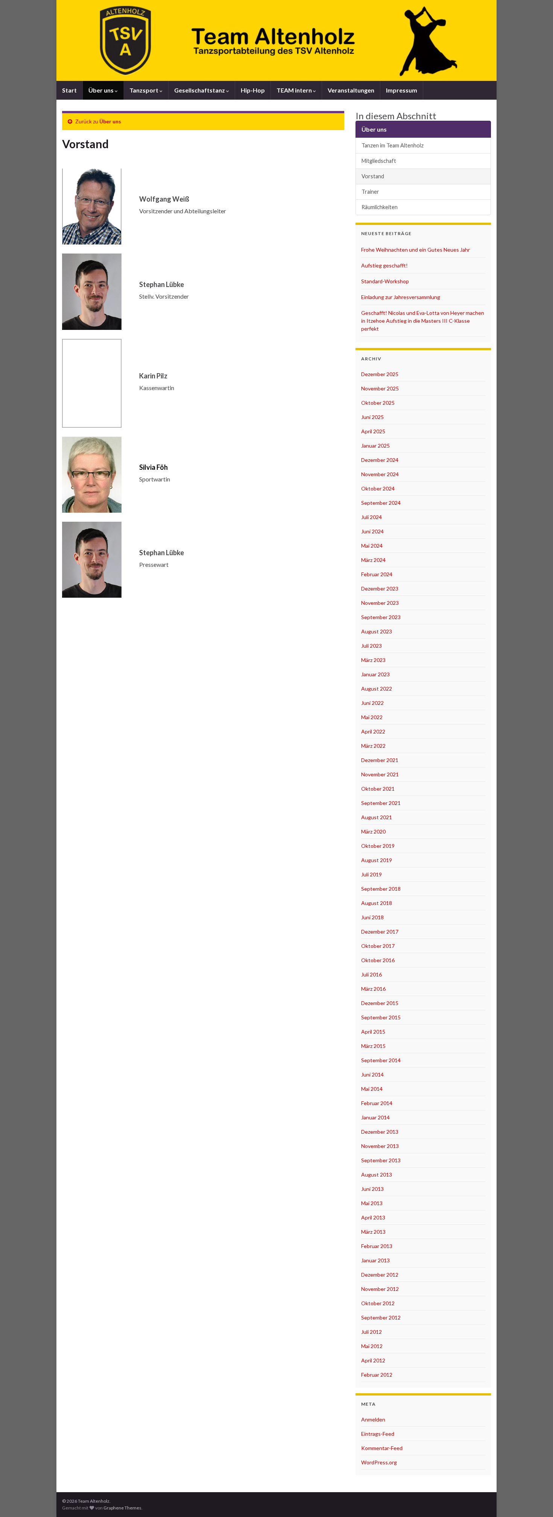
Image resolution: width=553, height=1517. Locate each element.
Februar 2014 (376, 1103)
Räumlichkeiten (380, 207)
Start (69, 90)
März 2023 (373, 660)
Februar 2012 (376, 1374)
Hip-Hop (253, 90)
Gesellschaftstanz (200, 90)
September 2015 (381, 1017)
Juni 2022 (372, 703)
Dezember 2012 (379, 1274)
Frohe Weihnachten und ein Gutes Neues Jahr (415, 249)
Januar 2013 (375, 1260)
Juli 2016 (371, 974)
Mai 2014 (372, 1089)
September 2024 (381, 503)
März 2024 (373, 560)
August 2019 (376, 860)
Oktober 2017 (378, 946)
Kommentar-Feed (382, 1448)
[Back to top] (536, 1500)
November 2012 (380, 1289)
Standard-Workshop (385, 281)
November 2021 (380, 774)
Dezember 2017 (379, 931)
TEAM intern (294, 90)
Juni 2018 (372, 917)
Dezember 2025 (379, 374)
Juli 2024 (371, 517)
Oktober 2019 (378, 846)
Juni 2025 (372, 417)
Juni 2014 (372, 1074)
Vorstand (373, 176)
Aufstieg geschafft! (384, 265)
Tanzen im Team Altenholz (393, 145)
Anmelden (373, 1419)
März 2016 (373, 989)
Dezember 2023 (379, 588)
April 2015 (373, 1031)
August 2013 (376, 1174)
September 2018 (381, 888)
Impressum (401, 90)
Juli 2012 (371, 1332)
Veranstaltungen (351, 90)
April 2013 (373, 1217)
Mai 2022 (372, 717)
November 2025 (380, 388)
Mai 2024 (372, 545)
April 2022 (373, 731)
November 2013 (380, 1146)
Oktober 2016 (378, 960)
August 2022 (376, 688)
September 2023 (381, 617)
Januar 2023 (375, 674)
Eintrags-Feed (377, 1433)
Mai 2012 (372, 1346)
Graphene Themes (122, 1508)
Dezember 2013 (379, 1131)
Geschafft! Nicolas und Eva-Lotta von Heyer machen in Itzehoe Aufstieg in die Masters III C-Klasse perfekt (422, 321)
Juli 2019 (371, 874)
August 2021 (376, 817)
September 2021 (381, 803)
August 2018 (376, 903)
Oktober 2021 (378, 788)
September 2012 (381, 1317)
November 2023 (380, 603)
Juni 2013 (372, 1189)
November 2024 (380, 474)
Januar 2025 (375, 445)
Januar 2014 (375, 1117)
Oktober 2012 (378, 1303)
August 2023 (376, 631)
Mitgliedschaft (379, 161)
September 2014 (381, 1060)
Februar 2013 (376, 1246)
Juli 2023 (371, 645)
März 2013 (373, 1231)
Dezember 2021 (379, 760)
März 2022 (373, 746)
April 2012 (373, 1360)
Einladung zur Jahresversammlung (400, 297)
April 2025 (373, 431)
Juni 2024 (372, 531)
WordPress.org (379, 1462)
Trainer (370, 191)
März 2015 (373, 1046)
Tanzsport (144, 90)
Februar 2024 (376, 574)
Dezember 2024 (379, 460)
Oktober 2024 (378, 488)
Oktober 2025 (378, 402)
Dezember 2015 (379, 1003)
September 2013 (381, 1160)
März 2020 (373, 831)
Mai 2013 (372, 1203)
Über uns (101, 90)
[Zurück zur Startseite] (276, 40)
